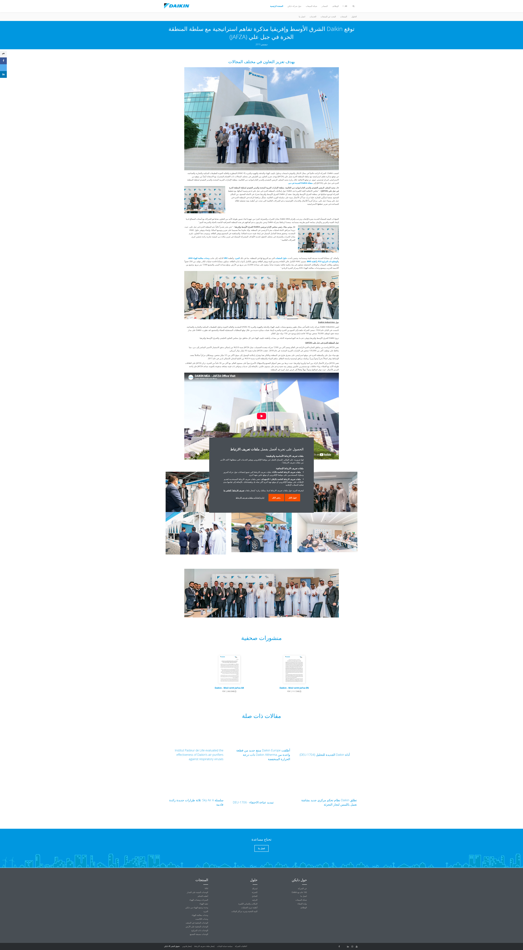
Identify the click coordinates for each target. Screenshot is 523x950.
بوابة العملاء (302, 903)
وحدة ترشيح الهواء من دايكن (196, 907)
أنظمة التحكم (203, 896)
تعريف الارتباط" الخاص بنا (234, 490)
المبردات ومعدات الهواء (198, 900)
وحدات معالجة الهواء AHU (198, 258)
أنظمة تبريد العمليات (249, 907)
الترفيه (254, 900)
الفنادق (254, 896)
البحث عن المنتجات (328, 16)
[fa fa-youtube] (357, 946)
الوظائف (303, 907)
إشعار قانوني (187, 946)
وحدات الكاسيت (201, 919)
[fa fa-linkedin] (348, 946)
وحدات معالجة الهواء (200, 915)
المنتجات (343, 16)
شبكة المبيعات (301, 900)
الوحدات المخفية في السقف (197, 922)
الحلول (354, 16)
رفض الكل (276, 497)
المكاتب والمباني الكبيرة (247, 903)
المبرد (237, 258)
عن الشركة (302, 888)
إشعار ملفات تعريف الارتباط (204, 946)
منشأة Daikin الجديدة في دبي (300, 183)
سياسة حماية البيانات (224, 946)
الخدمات (313, 16)
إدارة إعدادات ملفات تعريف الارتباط (250, 497)
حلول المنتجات (281, 258)
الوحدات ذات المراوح (199, 930)
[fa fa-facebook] (339, 946)
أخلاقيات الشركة (241, 946)
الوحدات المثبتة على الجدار (197, 892)
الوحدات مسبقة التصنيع (199, 934)
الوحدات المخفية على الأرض (197, 926)
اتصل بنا (302, 16)
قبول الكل (292, 497)
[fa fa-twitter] (343, 946)
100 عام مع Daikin (299, 892)
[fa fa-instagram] (352, 946)
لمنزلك (254, 888)
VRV (226, 258)
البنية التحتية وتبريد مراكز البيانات (244, 911)
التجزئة (254, 892)
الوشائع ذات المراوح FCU (328, 261)
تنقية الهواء (204, 903)
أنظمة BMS (311, 261)
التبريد (205, 911)
